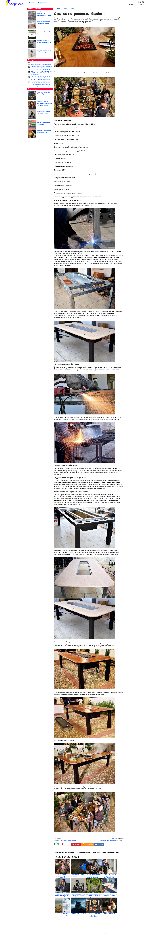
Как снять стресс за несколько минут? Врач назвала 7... (62, 895)
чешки (32, 63)
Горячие (65, 8)
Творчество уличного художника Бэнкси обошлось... (78, 895)
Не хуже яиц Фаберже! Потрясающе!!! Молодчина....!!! (46, 77)
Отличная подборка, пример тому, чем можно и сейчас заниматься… (50, 79)
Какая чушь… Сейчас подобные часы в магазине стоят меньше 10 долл (51, 71)
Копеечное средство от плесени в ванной (110, 894)
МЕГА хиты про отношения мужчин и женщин (62, 876)
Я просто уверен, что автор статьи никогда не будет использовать (49, 81)
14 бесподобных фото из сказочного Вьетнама (78, 875)
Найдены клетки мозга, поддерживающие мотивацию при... (110, 876)
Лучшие (72, 8)
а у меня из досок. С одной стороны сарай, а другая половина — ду (50, 86)
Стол (58, 838)
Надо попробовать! (36, 67)
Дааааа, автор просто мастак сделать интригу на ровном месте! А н (50, 82)
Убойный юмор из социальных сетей (109, 914)
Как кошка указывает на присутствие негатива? (78, 914)
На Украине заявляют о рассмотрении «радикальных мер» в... (94, 876)
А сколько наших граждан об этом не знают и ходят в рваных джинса (50, 66)
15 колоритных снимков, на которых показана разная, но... (94, 895)
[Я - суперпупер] (15, 5)
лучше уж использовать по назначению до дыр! (44, 64)
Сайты (31, 3)
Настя (121, 838)
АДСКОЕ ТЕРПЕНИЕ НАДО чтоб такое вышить (44, 72)
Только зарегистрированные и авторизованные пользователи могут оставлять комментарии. (87, 852)
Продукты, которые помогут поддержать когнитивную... (94, 915)
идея (60, 838)
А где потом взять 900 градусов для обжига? (43, 76)
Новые (58, 8)
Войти (141, 2)
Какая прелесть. (35, 74)
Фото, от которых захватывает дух (62, 914)
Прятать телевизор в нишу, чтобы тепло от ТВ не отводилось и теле (50, 69)
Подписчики (42, 3)
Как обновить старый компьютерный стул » (111, 840)
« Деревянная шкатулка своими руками (65, 840)
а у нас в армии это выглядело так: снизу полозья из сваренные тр (50, 84)
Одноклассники (89, 844)
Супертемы (32, 89)
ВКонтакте (100, 844)
